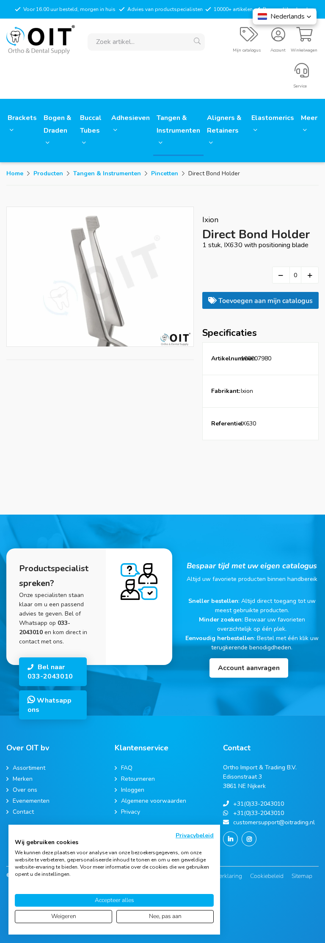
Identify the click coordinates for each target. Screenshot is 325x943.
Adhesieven (130, 118)
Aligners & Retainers (224, 124)
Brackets (22, 118)
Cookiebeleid (267, 876)
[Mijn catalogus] (249, 38)
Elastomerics (272, 118)
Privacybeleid (195, 835)
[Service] (302, 74)
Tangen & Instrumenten (178, 124)
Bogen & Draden (58, 124)
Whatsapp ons (50, 705)
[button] (284, 16)
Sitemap (302, 876)
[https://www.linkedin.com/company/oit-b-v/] (230, 838)
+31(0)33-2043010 (258, 804)
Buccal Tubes (91, 124)
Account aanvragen (249, 668)
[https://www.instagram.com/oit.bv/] (249, 838)
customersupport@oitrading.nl (274, 822)
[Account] (278, 38)
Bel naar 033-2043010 (50, 671)
